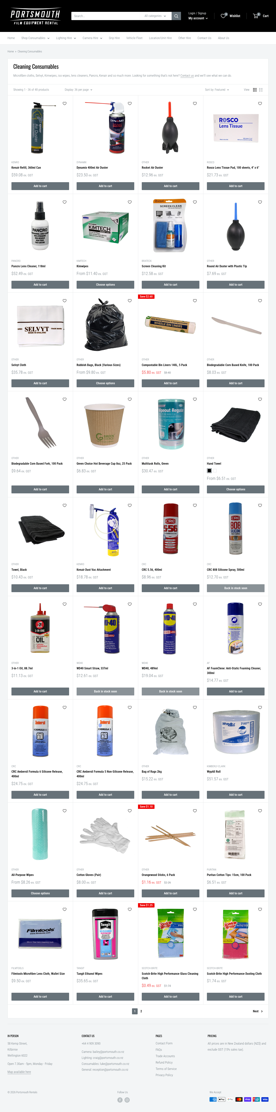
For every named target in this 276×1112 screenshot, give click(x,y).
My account (197, 18)
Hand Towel (214, 463)
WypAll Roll (214, 771)
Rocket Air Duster (152, 167)
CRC (144, 564)
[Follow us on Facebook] (120, 1100)
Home (11, 38)
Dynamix (82, 162)
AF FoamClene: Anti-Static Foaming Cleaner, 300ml (234, 671)
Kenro (15, 162)
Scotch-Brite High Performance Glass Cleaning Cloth (170, 976)
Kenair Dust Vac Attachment (94, 569)
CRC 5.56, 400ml (152, 569)
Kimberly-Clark (216, 766)
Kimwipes (82, 266)
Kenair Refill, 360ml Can (26, 167)
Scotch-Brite (150, 968)
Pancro (15, 260)
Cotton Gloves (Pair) (89, 875)
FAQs (159, 1050)
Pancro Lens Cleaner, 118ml (28, 266)
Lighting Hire (64, 38)
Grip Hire (114, 38)
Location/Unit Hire (160, 38)
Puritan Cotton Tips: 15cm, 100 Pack (229, 875)
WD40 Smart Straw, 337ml (92, 668)
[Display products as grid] (254, 89)
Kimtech (81, 260)
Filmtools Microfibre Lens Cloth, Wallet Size (38, 973)
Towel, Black (19, 569)
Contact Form (164, 1043)
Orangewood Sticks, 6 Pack (158, 875)
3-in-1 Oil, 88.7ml (22, 668)
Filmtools (17, 968)
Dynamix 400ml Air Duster (92, 167)
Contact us (187, 75)
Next (256, 1011)
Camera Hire (90, 38)
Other (145, 162)
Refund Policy (164, 1062)
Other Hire (184, 38)
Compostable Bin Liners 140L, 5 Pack (164, 365)
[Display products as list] (261, 89)
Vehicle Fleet (134, 38)
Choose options (105, 284)
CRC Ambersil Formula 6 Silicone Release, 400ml (37, 774)
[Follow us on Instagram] (127, 1100)
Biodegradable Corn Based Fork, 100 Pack (37, 463)
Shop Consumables (33, 38)
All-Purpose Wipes (22, 875)
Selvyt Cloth (18, 365)
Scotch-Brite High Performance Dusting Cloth (234, 973)
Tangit (80, 968)
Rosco (210, 162)
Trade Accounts (165, 1056)
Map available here (19, 1072)
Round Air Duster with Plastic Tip (227, 266)
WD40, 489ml (150, 668)
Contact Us (204, 38)
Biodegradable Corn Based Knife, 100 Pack (233, 365)
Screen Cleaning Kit (154, 266)
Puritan (211, 869)
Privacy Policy (164, 1075)
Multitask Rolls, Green (155, 463)
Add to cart (40, 186)
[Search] (176, 16)
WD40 (80, 662)
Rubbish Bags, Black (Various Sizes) (99, 365)
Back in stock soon (235, 588)
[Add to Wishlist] (64, 103)
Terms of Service (166, 1069)
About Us (223, 38)
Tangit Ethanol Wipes (89, 973)
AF (208, 662)
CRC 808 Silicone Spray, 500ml (225, 569)
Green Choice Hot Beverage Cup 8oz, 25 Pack (104, 463)
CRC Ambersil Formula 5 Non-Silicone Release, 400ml (105, 774)
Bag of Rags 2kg (152, 771)
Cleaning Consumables (30, 51)
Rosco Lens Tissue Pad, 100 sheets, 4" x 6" (233, 167)
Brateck (147, 260)
